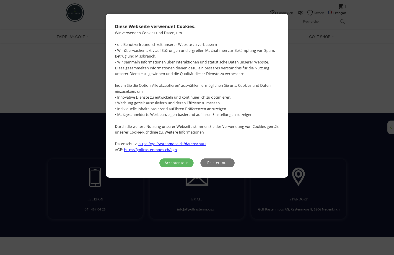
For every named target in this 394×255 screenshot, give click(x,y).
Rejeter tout (217, 162)
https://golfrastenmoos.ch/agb (150, 149)
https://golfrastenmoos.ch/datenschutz (172, 143)
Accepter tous (177, 162)
